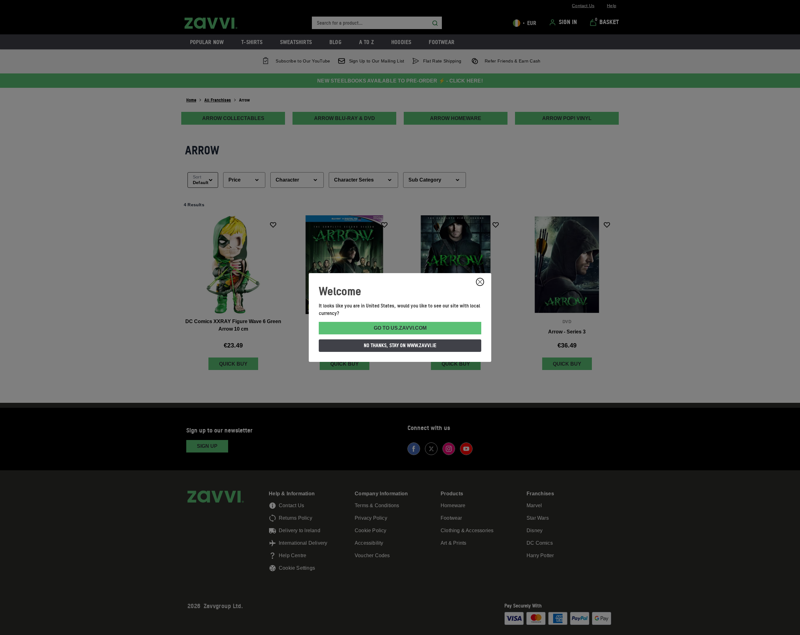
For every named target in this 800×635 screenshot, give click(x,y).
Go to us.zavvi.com (400, 328)
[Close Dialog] (480, 282)
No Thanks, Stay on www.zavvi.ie (400, 345)
